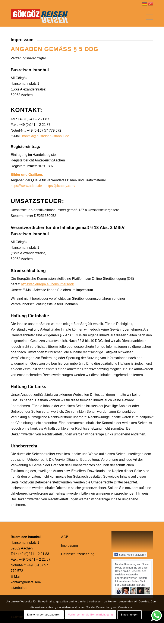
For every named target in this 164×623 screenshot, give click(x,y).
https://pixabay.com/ (60, 186)
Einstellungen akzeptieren (43, 614)
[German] (145, 3)
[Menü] (147, 17)
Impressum (69, 545)
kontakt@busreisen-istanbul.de (45, 136)
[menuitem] (147, 17)
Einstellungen (129, 614)
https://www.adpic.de (26, 186)
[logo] (41, 17)
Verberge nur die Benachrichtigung (90, 614)
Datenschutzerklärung (77, 554)
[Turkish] (150, 3)
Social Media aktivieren (132, 554)
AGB (64, 537)
